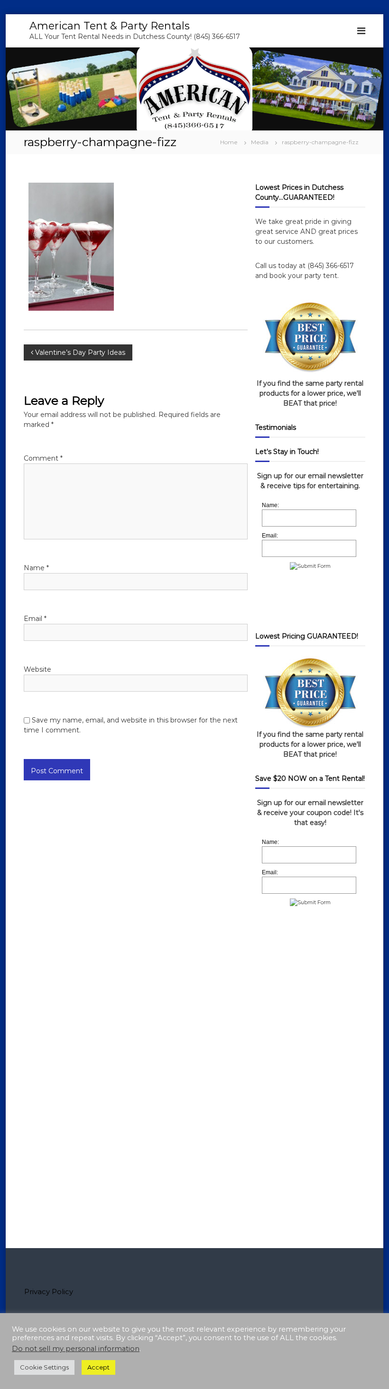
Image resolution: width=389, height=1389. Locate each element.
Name (36, 568)
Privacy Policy (48, 1291)
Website (37, 669)
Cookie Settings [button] (44, 1367)
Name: (270, 505)
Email (35, 618)
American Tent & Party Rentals (109, 25)
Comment (43, 458)
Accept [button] (98, 1367)
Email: (270, 535)
